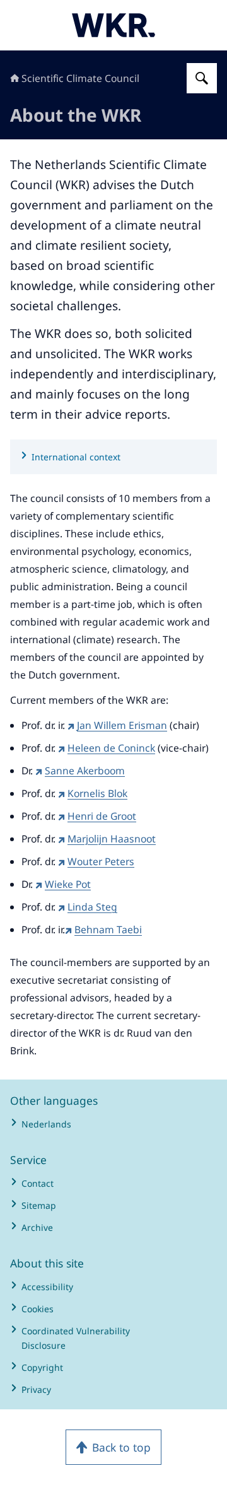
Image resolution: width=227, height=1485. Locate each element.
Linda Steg (92, 907)
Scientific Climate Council (80, 78)
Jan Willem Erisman (122, 725)
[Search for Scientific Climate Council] (202, 78)
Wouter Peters (100, 861)
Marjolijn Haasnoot (111, 839)
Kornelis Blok (97, 793)
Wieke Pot (68, 884)
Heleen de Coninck (111, 748)
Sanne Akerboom (85, 770)
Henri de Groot (101, 816)
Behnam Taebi (108, 929)
